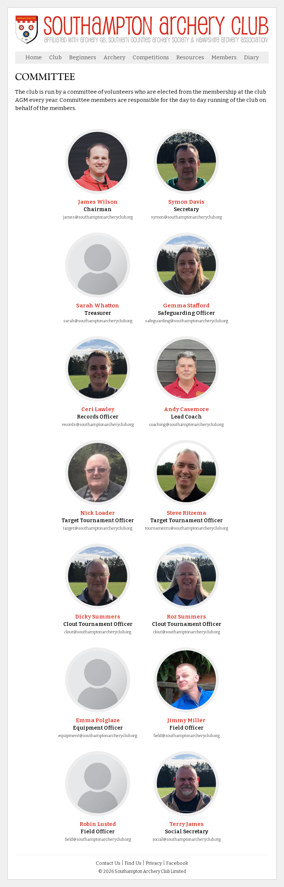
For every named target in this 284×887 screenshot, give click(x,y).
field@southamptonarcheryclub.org (186, 735)
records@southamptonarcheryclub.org (98, 424)
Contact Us (108, 863)
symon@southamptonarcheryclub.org (186, 217)
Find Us (133, 863)
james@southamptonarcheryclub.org (98, 217)
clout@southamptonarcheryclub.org (97, 632)
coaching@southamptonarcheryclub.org (186, 424)
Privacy (154, 863)
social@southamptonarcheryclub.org (186, 839)
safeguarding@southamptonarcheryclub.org (186, 321)
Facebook (177, 863)
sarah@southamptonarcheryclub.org (97, 321)
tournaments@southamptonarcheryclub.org (186, 528)
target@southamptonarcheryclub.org (97, 528)
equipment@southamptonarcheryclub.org (97, 735)
